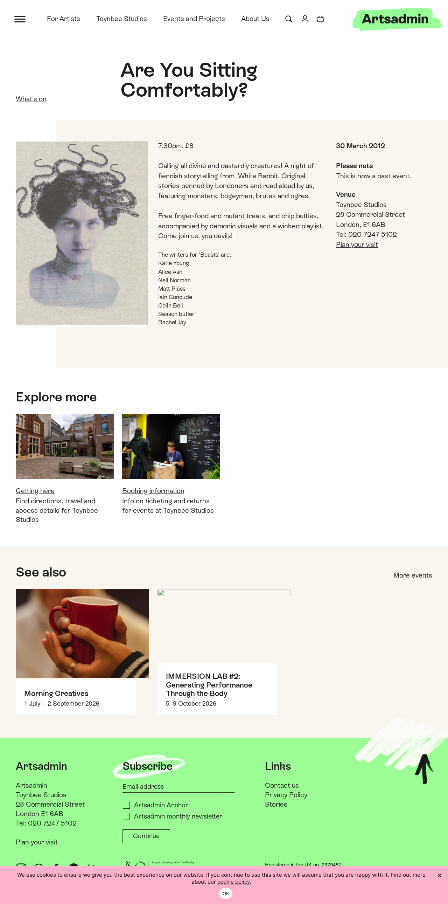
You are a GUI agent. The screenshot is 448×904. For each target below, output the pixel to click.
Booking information (153, 491)
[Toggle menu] (20, 18)
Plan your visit (357, 244)
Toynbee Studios (121, 18)
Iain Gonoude (175, 297)
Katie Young (173, 263)
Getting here (35, 491)
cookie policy (233, 881)
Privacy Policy (286, 795)
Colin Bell (170, 305)
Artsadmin (31, 785)
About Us (255, 18)
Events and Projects (194, 18)
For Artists (63, 18)
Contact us (282, 785)
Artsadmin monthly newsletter (178, 816)
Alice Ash (170, 272)
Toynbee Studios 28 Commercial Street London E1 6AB (50, 804)
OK (226, 893)
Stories (276, 804)
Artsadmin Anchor (161, 805)
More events (412, 575)
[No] (439, 875)
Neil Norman (174, 280)
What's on (31, 99)
